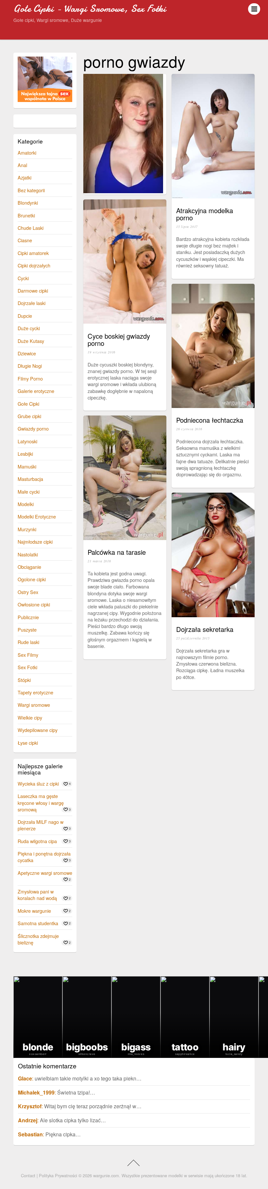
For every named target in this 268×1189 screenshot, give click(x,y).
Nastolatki (28, 554)
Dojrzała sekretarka (204, 629)
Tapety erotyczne (35, 692)
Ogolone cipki (32, 579)
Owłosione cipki (34, 604)
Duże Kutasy (31, 340)
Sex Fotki (27, 667)
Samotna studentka (38, 923)
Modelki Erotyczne (37, 516)
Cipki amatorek (33, 252)
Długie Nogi (30, 365)
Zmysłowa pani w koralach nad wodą (37, 894)
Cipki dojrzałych (34, 265)
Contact (28, 1175)
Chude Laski (30, 227)
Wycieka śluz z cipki (38, 783)
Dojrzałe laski (31, 302)
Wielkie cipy (30, 717)
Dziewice (27, 353)
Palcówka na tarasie (117, 552)
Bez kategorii (31, 190)
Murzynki (27, 529)
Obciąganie (29, 566)
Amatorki (27, 152)
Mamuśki (27, 466)
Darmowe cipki (33, 290)
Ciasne (25, 240)
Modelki (26, 504)
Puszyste (27, 629)
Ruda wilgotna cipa (37, 841)
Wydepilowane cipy (38, 729)
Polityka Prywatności (58, 1175)
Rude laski (28, 641)
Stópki (24, 679)
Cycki (23, 278)
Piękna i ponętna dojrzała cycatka (44, 856)
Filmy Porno (30, 378)
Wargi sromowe (34, 704)
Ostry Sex (28, 591)
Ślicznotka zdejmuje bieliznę (38, 939)
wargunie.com (106, 1175)
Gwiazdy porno (33, 428)
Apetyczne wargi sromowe (45, 872)
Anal (22, 164)
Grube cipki (29, 416)
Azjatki (24, 177)
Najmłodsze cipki (35, 541)
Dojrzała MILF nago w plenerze (40, 825)
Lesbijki (25, 453)
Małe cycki (29, 491)
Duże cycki (29, 328)
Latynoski (27, 441)
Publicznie (28, 617)
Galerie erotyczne (36, 390)
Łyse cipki (28, 742)
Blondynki (28, 202)
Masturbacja (30, 478)
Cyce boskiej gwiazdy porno (119, 339)
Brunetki (26, 215)
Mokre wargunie (34, 910)
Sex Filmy (28, 654)
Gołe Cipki (28, 403)
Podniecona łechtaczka (209, 420)
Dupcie (25, 315)
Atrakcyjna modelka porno (204, 214)
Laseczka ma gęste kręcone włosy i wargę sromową (41, 802)
